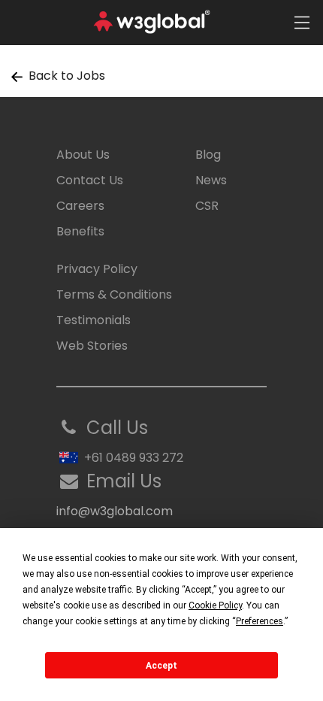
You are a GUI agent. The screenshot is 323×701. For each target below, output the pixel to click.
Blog (208, 154)
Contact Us (89, 180)
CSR (207, 205)
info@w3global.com (114, 511)
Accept (161, 665)
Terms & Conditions (114, 294)
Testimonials (93, 320)
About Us (83, 154)
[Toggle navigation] (302, 22)
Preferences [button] (259, 621)
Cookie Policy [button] (215, 605)
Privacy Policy (96, 269)
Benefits (80, 231)
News (211, 180)
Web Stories (92, 345)
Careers (80, 205)
